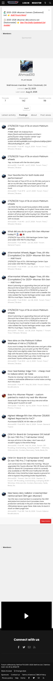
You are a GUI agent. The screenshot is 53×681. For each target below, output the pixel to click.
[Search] (50, 3)
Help (16, 678)
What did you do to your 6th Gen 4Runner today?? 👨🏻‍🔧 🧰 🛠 (29, 233)
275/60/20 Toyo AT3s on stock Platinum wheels (28, 127)
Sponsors (5, 675)
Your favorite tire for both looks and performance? (26, 176)
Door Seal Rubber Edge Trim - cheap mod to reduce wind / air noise (29, 372)
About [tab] (34, 115)
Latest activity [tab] (9, 115)
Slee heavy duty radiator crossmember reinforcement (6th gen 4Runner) (27, 494)
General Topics (14, 245)
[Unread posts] (45, 3)
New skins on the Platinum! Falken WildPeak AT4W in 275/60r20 (25, 342)
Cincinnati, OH (39, 85)
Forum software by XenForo (22, 665)
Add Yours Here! (18, 15)
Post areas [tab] (46, 115)
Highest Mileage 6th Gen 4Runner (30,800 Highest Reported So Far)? (29, 417)
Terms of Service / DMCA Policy (34, 675)
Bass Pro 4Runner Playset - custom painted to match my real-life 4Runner (27, 396)
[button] (3, 3)
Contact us (15, 675)
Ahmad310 (12, 146)
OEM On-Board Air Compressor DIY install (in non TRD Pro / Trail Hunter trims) (29, 436)
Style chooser (6, 671)
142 (23, 100)
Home (23, 678)
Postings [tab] (23, 115)
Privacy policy (7, 678)
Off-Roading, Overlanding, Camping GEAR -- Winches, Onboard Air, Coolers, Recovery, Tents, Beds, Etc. (29, 447)
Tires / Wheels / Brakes (17, 333)
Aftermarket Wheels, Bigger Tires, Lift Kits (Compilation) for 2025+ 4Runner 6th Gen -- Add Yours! (29, 255)
